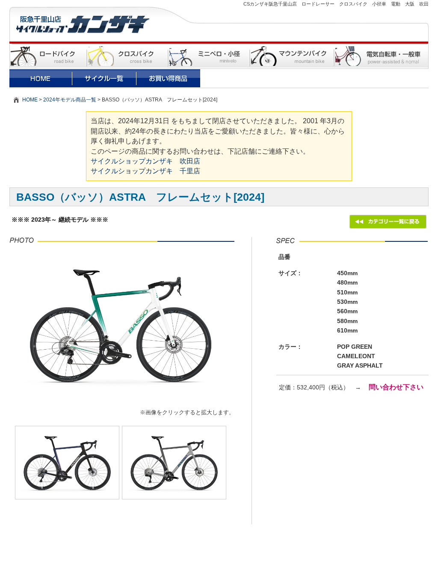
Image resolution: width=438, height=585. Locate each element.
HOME (30, 100)
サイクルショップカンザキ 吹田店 (145, 161)
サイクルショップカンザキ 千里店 (145, 171)
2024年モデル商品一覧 (69, 100)
